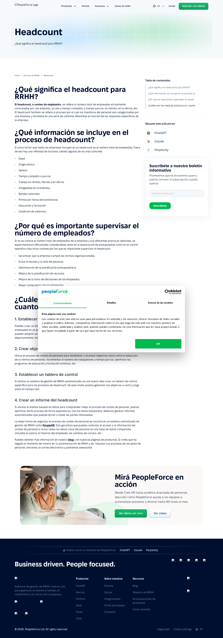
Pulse (79, 612)
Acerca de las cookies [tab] (160, 302)
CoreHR (80, 585)
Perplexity (152, 550)
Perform (80, 599)
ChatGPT (125, 550)
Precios (86, 6)
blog (71, 439)
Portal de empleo (114, 605)
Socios (108, 592)
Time (79, 618)
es (158, 6)
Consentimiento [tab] (62, 303)
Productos (66, 6)
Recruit (80, 592)
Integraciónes (112, 599)
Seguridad (164, 629)
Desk (79, 605)
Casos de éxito (122, 6)
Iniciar (172, 6)
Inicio (17, 75)
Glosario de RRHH (32, 75)
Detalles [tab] (111, 302)
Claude (138, 550)
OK (158, 343)
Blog (135, 585)
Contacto (109, 612)
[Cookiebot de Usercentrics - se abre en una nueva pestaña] (167, 291)
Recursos (100, 6)
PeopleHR (49, 425)
